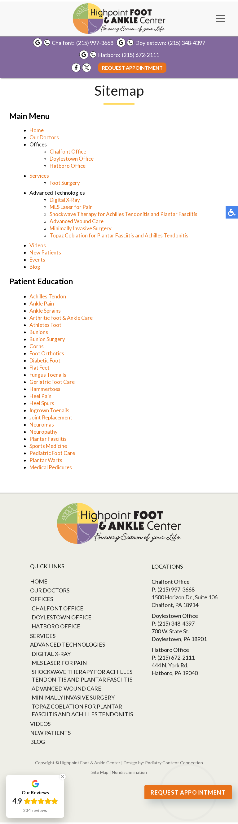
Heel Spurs (41, 403)
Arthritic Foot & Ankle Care (61, 317)
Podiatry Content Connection (174, 762)
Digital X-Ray (65, 200)
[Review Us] (37, 42)
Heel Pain (40, 396)
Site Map (99, 772)
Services (39, 175)
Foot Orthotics (46, 353)
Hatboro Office (68, 166)
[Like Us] (76, 67)
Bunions (38, 332)
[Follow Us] (86, 67)
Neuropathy (43, 431)
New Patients (45, 252)
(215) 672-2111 (140, 54)
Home (36, 130)
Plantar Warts (45, 460)
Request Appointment (132, 68)
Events (37, 259)
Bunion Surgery (47, 339)
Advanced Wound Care (77, 221)
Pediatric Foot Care (52, 453)
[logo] (119, 18)
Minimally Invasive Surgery (81, 228)
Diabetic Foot (44, 360)
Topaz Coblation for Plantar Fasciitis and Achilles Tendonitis (119, 235)
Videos (37, 245)
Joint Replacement (50, 417)
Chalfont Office (68, 151)
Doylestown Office (72, 158)
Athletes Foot (45, 325)
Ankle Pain (41, 303)
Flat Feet (39, 367)
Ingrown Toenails (49, 410)
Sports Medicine (48, 446)
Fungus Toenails (47, 374)
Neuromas (41, 424)
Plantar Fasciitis (48, 439)
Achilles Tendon (47, 296)
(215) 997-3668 (94, 42)
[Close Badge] (63, 777)
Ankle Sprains (45, 310)
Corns (36, 346)
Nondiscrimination (129, 772)
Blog (34, 266)
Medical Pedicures (50, 467)
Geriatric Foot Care (52, 382)
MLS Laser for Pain (71, 207)
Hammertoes (44, 389)
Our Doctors (44, 137)
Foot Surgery (65, 183)
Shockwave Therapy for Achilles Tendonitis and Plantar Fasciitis (123, 214)
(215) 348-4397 (186, 42)
